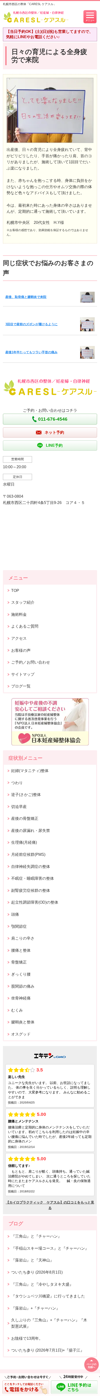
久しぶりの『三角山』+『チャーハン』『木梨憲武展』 (49, 1323)
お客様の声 (21, 650)
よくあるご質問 (24, 626)
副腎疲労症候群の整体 (30, 890)
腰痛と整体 (21, 950)
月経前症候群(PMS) (28, 854)
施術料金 (19, 614)
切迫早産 (19, 807)
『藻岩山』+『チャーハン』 (35, 1308)
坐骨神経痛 (21, 998)
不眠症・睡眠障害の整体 (32, 878)
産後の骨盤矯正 (24, 818)
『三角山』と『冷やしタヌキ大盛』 (42, 1284)
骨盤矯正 (19, 962)
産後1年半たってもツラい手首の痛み (31, 352)
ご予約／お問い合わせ (30, 662)
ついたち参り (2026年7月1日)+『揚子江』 (47, 1350)
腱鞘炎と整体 (22, 1022)
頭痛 (15, 914)
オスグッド (21, 1034)
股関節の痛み (22, 986)
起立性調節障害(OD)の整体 (34, 902)
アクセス (19, 638)
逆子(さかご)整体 (26, 795)
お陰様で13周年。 (27, 1338)
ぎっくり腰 (21, 974)
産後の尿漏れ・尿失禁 (30, 831)
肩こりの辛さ (22, 938)
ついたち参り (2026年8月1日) (37, 1272)
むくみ (17, 1010)
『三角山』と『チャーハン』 (36, 1236)
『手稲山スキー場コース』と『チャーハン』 (50, 1248)
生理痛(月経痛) (24, 842)
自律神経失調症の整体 (30, 867)
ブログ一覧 (21, 686)
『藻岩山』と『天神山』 (32, 1260)
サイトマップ (22, 674)
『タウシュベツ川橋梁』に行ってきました (48, 1296)
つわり (17, 783)
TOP (15, 590)
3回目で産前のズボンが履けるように (31, 324)
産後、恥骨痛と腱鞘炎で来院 (25, 297)
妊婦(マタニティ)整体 (30, 771)
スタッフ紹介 (22, 602)
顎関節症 (19, 926)
